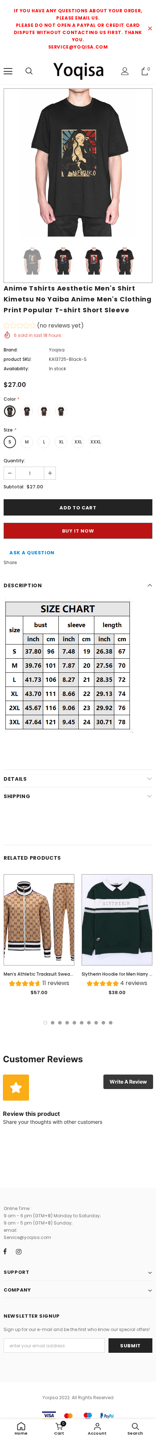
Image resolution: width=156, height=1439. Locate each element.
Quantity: (14, 461)
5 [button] (74, 1023)
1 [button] (45, 1023)
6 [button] (81, 1023)
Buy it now (78, 530)
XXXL (95, 442)
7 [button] (89, 1023)
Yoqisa (57, 350)
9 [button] (103, 1023)
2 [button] (52, 1023)
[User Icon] (125, 71)
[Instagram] (18, 1251)
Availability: (16, 369)
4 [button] (67, 1023)
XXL (78, 442)
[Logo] (78, 70)
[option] (78, 163)
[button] (44, 326)
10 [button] (110, 1023)
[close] (149, 29)
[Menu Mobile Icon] (8, 71)
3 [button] (60, 1023)
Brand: (11, 350)
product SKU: (18, 359)
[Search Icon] (29, 71)
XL (61, 442)
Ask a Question (31, 552)
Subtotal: (14, 487)
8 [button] (96, 1023)
